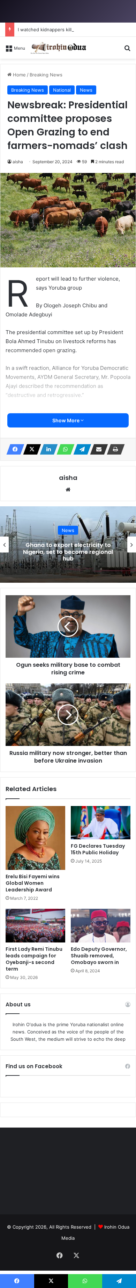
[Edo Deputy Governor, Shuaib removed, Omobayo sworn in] (100, 925)
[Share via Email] (97, 449)
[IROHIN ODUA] (58, 48)
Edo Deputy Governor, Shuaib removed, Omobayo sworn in (99, 956)
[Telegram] (80, 449)
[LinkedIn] (47, 449)
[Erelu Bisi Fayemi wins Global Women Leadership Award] (35, 838)
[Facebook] (13, 449)
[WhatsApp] (63, 449)
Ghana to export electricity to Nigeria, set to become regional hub (68, 551)
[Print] (114, 449)
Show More (66, 420)
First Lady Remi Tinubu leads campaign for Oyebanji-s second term (34, 959)
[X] (30, 449)
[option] (68, 544)
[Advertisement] (68, 130)
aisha (68, 477)
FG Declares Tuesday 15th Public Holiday (98, 849)
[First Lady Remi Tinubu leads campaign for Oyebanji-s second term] (35, 925)
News (68, 530)
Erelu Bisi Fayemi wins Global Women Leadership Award (33, 883)
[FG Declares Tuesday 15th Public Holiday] (100, 822)
